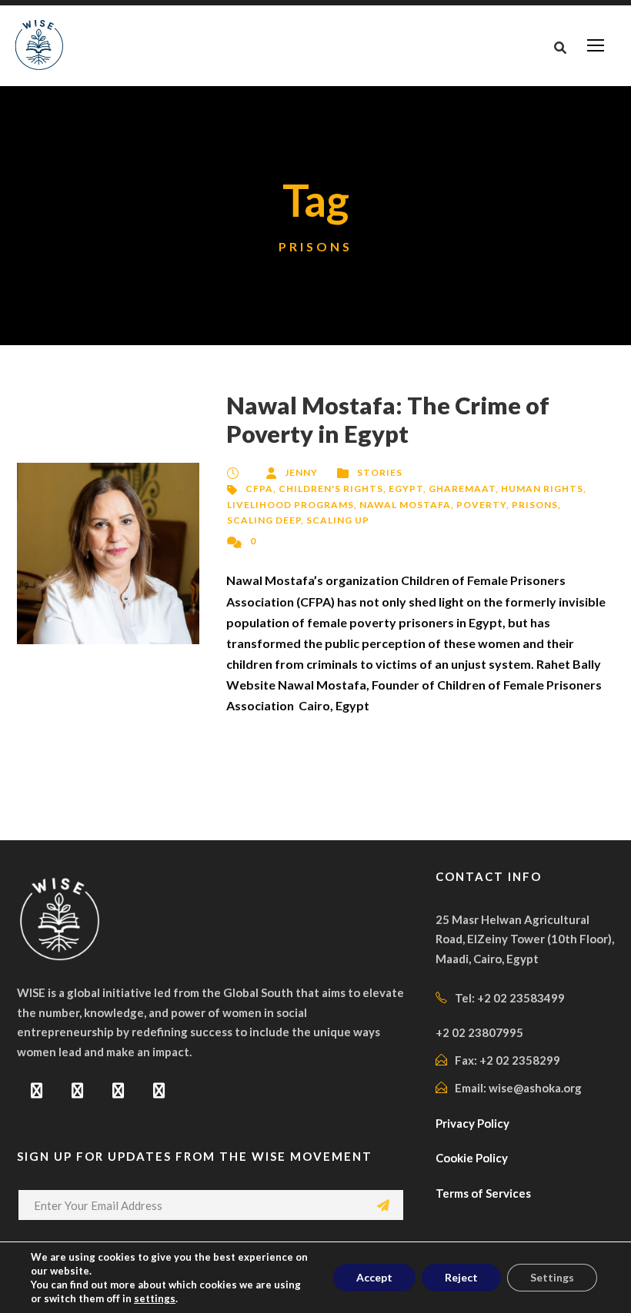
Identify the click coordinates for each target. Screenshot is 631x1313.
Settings (552, 1277)
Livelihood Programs (290, 504)
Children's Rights (331, 488)
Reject (461, 1277)
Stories (379, 472)
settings (154, 1298)
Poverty (481, 504)
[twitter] (118, 1090)
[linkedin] (77, 1090)
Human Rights (542, 488)
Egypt (406, 488)
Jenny (301, 472)
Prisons (535, 504)
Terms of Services (483, 1193)
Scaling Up (337, 520)
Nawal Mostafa (405, 504)
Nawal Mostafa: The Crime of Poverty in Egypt (387, 419)
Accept (374, 1277)
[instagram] (159, 1090)
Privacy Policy (472, 1123)
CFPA (259, 488)
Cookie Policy (472, 1158)
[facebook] (36, 1090)
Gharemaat (462, 488)
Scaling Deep (264, 520)
